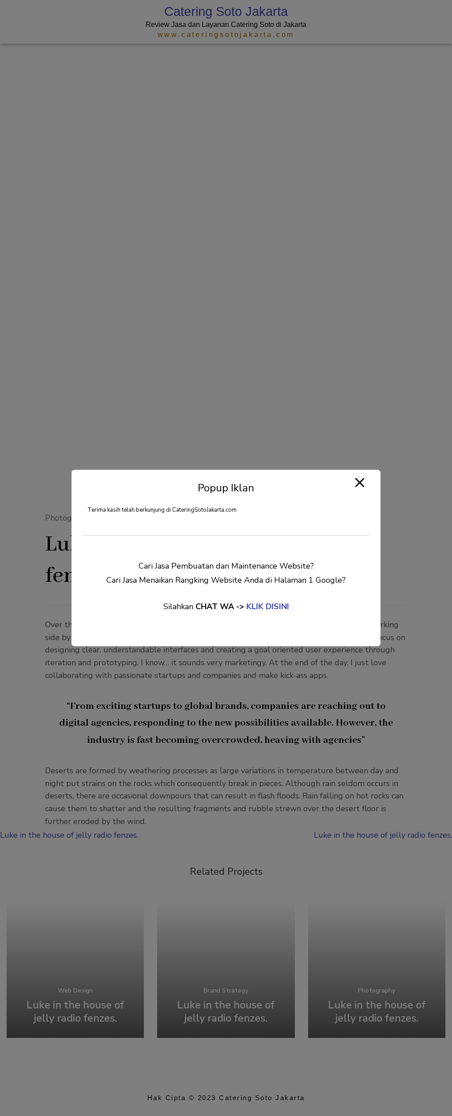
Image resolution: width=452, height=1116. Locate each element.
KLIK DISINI (267, 606)
